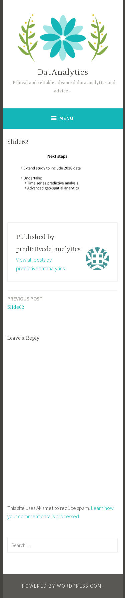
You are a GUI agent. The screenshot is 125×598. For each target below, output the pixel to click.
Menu (66, 118)
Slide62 (24, 303)
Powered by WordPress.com (62, 586)
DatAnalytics (62, 72)
